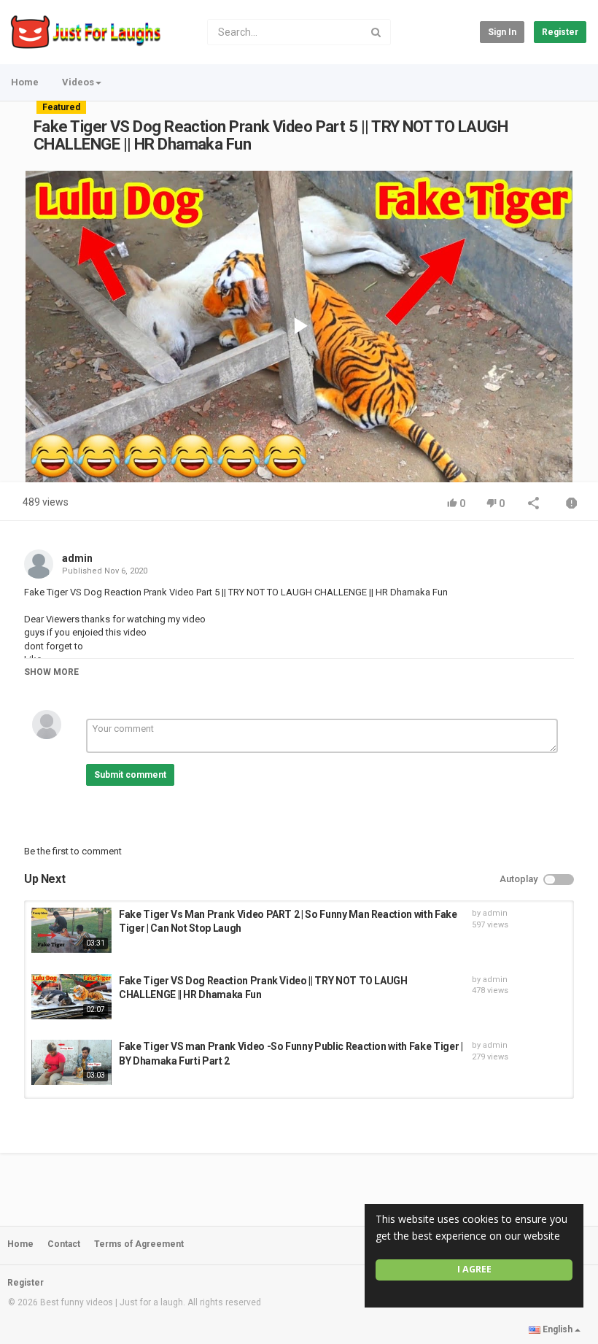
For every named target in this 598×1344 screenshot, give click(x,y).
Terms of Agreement (139, 1244)
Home (25, 82)
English (557, 1329)
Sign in (502, 32)
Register (560, 32)
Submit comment (130, 775)
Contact (63, 1244)
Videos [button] (78, 82)
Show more (51, 672)
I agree (474, 1269)
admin (77, 558)
